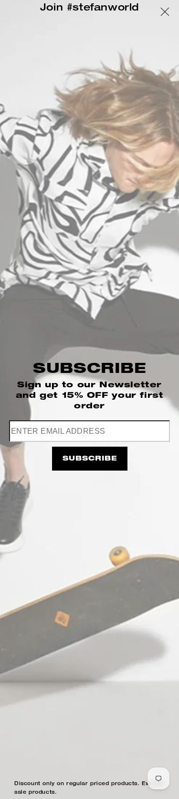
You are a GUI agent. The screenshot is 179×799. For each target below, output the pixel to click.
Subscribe (90, 459)
